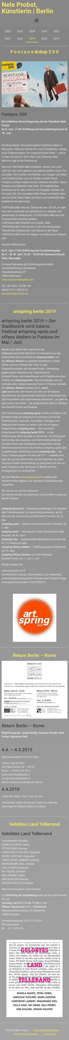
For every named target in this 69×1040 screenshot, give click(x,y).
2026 (8, 31)
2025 (20, 31)
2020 (20, 38)
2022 (56, 31)
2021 (8, 38)
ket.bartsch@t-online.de (15, 293)
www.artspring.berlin (31, 477)
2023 (44, 31)
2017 (56, 38)
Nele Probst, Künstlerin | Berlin (27, 8)
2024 (32, 31)
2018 (44, 38)
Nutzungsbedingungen (46, 1030)
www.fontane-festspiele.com (18, 279)
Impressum (49, 1034)
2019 (32, 38)
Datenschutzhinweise (26, 1034)
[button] (36, 20)
